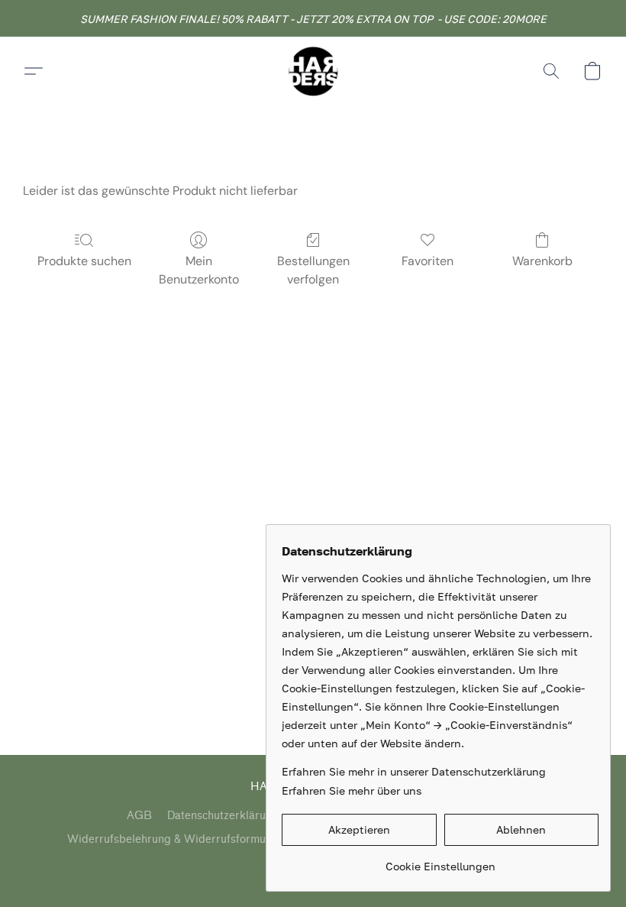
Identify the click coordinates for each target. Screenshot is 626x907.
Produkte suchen (84, 261)
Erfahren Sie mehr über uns (351, 790)
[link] (440, 861)
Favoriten (427, 261)
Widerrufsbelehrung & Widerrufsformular (173, 839)
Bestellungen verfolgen (313, 270)
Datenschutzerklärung (223, 815)
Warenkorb (542, 261)
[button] (313, 71)
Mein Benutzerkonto (199, 270)
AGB (139, 815)
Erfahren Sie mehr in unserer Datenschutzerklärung (414, 771)
